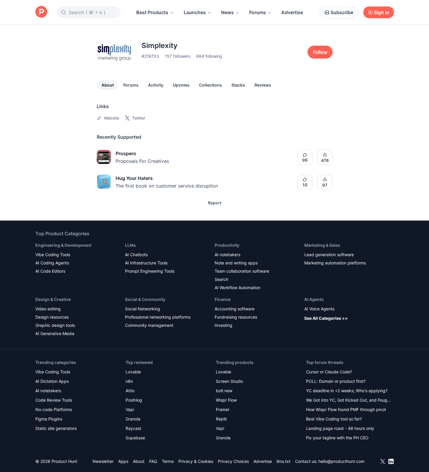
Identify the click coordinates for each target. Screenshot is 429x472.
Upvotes (181, 84)
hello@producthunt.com (341, 461)
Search (221, 279)
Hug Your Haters (134, 178)
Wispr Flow (226, 400)
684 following (209, 56)
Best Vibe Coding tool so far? (334, 418)
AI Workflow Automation (237, 287)
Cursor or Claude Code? (329, 371)
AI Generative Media (54, 333)
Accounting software (234, 308)
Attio (130, 390)
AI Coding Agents (52, 262)
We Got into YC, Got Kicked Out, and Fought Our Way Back (348, 401)
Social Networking (142, 308)
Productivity (227, 245)
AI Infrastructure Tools (146, 262)
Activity (155, 84)
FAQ (153, 461)
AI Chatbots (136, 254)
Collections (210, 84)
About (107, 84)
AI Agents (314, 299)
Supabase (135, 437)
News (227, 12)
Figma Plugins (48, 418)
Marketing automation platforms (335, 262)
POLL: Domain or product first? (336, 381)
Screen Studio (229, 381)
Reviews (262, 84)
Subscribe (342, 12)
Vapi (130, 409)
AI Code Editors (50, 271)
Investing (223, 325)
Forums (257, 12)
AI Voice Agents (319, 308)
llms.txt (283, 461)
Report (214, 202)
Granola (133, 418)
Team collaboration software (242, 271)
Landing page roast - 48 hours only (340, 428)
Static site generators (56, 428)
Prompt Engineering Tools (149, 271)
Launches (195, 12)
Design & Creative (53, 299)
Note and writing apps (236, 262)
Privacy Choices (233, 461)
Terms (168, 461)
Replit (221, 418)
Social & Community (145, 299)
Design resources (52, 316)
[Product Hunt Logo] (41, 12)
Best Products (152, 12)
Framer (222, 409)
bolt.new (224, 390)
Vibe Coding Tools (52, 254)
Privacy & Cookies (195, 461)
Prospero (126, 153)
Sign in (381, 12)
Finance (223, 299)
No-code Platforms (53, 409)
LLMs (130, 245)
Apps (123, 461)
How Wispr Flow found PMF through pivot (346, 409)
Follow (320, 52)
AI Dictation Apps (52, 381)
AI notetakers (227, 254)
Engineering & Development (63, 245)
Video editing (48, 308)
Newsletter (103, 461)
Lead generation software (329, 254)
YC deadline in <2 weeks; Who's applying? (346, 390)
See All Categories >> (326, 318)
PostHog (134, 400)
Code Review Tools (53, 400)
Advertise (292, 12)
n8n (129, 381)
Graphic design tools (55, 325)
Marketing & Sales (322, 245)
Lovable (133, 371)
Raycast (133, 428)
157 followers (177, 56)
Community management (149, 325)
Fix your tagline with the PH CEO (337, 437)
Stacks (238, 84)
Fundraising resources (236, 316)
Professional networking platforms (157, 316)
